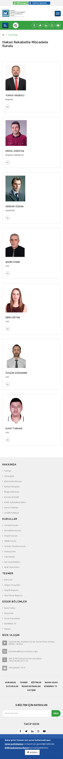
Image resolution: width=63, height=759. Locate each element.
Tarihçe (7, 470)
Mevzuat (8, 579)
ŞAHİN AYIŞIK (13, 262)
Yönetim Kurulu (11, 525)
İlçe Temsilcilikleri (12, 562)
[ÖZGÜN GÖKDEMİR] (16, 354)
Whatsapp (22, 3)
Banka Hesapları (12, 486)
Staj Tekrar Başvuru (13, 595)
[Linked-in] (8, 107)
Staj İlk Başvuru (11, 590)
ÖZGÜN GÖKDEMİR (16, 373)
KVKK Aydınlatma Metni (15, 502)
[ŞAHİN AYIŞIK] (15, 243)
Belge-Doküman (11, 491)
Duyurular (9, 613)
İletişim (7, 628)
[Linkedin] (46, 25)
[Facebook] (34, 25)
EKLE (56, 713)
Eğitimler (36, 682)
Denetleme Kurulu (12, 530)
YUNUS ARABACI (15, 95)
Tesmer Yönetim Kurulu (15, 546)
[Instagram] (52, 25)
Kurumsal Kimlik (11, 497)
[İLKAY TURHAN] (16, 410)
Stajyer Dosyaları (12, 585)
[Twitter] (40, 25)
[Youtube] (58, 25)
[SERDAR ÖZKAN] (15, 188)
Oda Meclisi (9, 556)
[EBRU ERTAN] (16, 299)
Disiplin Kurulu (11, 535)
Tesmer (24, 682)
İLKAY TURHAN (14, 428)
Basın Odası (9, 607)
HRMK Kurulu (10, 541)
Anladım (33, 752)
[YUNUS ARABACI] (16, 77)
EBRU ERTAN (13, 317)
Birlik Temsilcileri (11, 567)
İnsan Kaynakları (12, 618)
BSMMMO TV (10, 623)
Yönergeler (9, 476)
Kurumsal (13, 35)
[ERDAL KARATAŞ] (16, 132)
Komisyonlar (10, 551)
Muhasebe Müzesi (13, 481)
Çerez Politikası (11, 507)
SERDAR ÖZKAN (14, 206)
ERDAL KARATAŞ (15, 151)
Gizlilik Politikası (11, 512)
